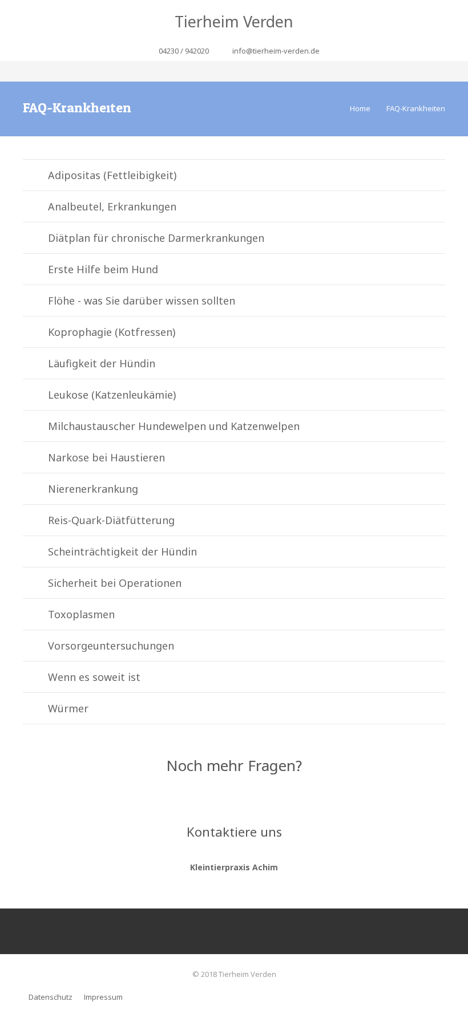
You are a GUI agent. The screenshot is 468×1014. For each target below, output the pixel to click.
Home (360, 108)
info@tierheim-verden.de (276, 51)
